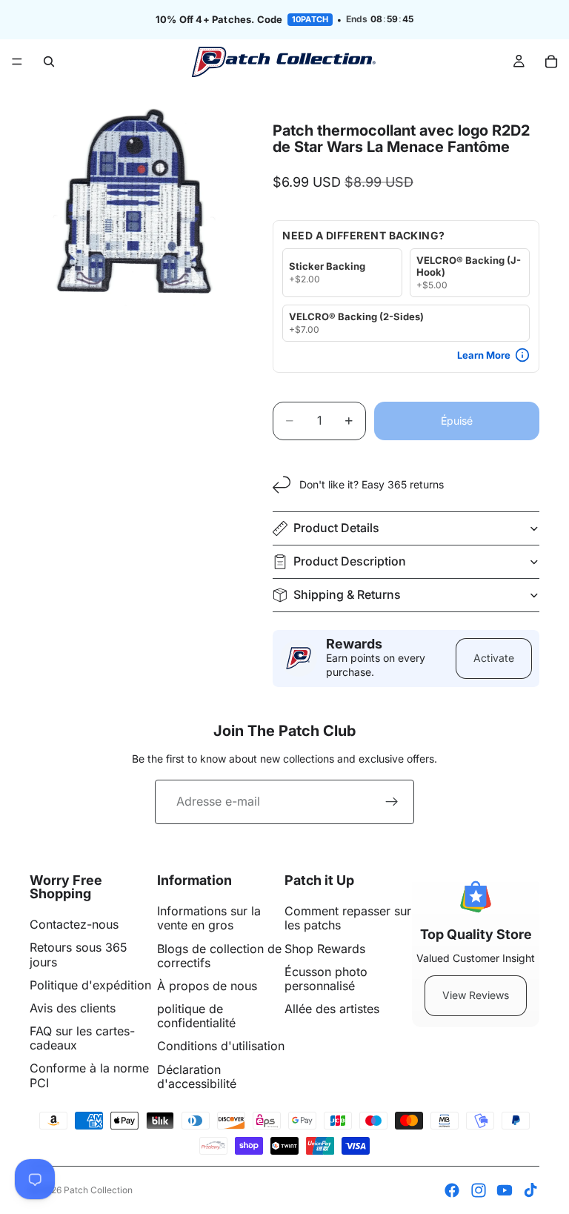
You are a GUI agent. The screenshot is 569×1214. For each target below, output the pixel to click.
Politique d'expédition (90, 985)
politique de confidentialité (196, 1015)
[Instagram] (479, 1190)
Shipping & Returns (347, 594)
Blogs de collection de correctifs (219, 955)
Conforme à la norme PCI (89, 1075)
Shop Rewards (324, 948)
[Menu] (17, 61)
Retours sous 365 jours (78, 954)
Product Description (349, 561)
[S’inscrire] (391, 801)
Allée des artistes (331, 1008)
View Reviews (475, 995)
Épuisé (457, 420)
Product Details (336, 527)
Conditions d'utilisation (220, 1045)
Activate (493, 657)
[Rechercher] (49, 61)
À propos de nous (207, 985)
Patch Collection (98, 1189)
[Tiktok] (530, 1190)
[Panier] (551, 61)
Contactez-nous (74, 924)
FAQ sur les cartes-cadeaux (82, 1038)
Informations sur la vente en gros (209, 917)
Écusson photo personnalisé (325, 978)
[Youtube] (504, 1190)
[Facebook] (452, 1190)
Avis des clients (73, 1008)
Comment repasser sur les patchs (347, 917)
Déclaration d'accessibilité (196, 1076)
